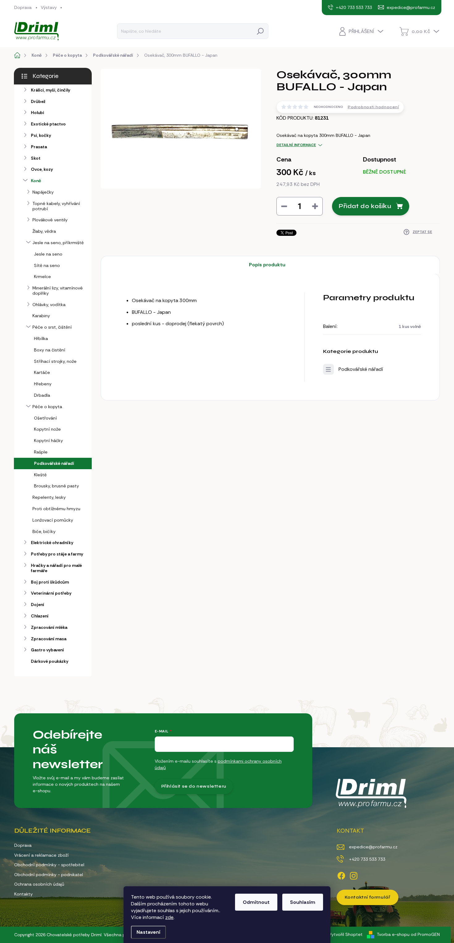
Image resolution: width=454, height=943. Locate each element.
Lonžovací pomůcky (52, 520)
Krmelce (42, 276)
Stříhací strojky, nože (55, 361)
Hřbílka (41, 338)
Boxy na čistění (49, 350)
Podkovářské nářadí (54, 463)
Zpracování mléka (49, 627)
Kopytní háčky (48, 440)
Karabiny (41, 315)
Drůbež (38, 101)
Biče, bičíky (44, 531)
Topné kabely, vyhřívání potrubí (56, 206)
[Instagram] (353, 874)
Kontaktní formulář (367, 897)
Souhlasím (302, 902)
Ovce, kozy (42, 169)
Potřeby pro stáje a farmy (57, 554)
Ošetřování (45, 418)
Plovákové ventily (50, 220)
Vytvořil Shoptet (346, 934)
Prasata (39, 147)
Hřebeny (43, 384)
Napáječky (43, 192)
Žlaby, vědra (44, 231)
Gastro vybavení (47, 650)
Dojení (37, 604)
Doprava (23, 7)
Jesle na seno (48, 254)
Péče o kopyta (47, 406)
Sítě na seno (47, 265)
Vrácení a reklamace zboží (41, 855)
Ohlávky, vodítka (48, 304)
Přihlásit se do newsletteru (193, 786)
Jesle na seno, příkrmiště (58, 242)
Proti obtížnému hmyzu (56, 508)
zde (169, 917)
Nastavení (148, 932)
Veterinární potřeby (51, 593)
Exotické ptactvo (48, 124)
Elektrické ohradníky (52, 542)
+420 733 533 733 (367, 859)
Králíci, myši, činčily (50, 90)
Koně (36, 180)
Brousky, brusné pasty (56, 486)
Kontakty (23, 894)
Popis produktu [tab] (267, 264)
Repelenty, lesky (49, 497)
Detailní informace (296, 144)
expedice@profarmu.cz (373, 847)
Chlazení (39, 616)
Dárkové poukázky (49, 661)
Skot (35, 158)
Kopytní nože (47, 429)
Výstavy (49, 7)
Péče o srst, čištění (52, 327)
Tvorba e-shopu (393, 934)
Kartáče (42, 372)
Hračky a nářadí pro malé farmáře (56, 568)
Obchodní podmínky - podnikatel (48, 874)
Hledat (260, 31)
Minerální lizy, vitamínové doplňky (57, 290)
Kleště (40, 475)
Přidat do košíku (364, 206)
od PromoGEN (425, 934)
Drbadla (42, 395)
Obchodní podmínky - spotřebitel (49, 864)
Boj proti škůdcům (50, 582)
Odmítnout (256, 902)
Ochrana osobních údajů (39, 884)
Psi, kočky (41, 135)
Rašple (41, 452)
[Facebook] (341, 874)
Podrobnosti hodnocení (373, 107)
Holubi (37, 112)
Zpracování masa (48, 639)
